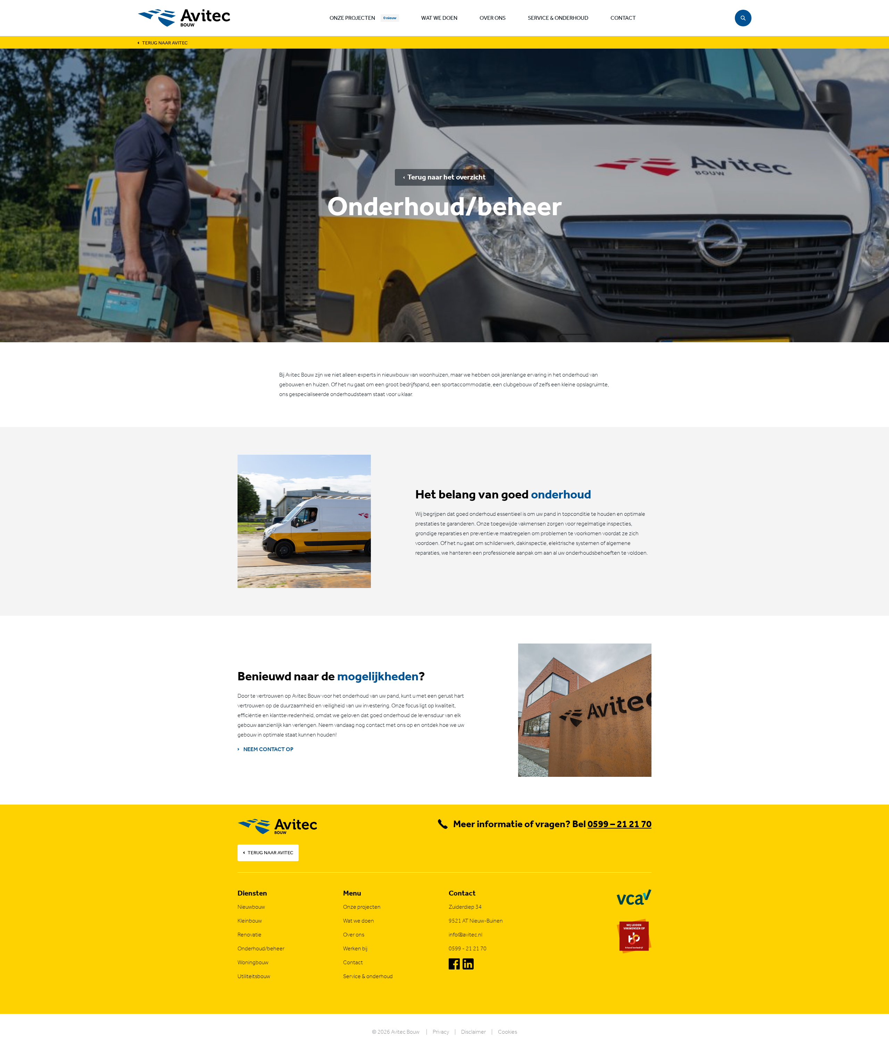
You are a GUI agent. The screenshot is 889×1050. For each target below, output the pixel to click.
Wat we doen (439, 18)
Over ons (493, 18)
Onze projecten (352, 18)
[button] (743, 18)
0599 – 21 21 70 (619, 824)
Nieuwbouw (251, 907)
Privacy (441, 1031)
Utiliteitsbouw (254, 976)
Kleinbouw (250, 920)
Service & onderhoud (558, 18)
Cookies (507, 1031)
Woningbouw (253, 962)
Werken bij (355, 948)
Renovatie (249, 934)
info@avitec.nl (465, 934)
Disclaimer (473, 1031)
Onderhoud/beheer (261, 948)
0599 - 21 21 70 (468, 948)
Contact (623, 18)
